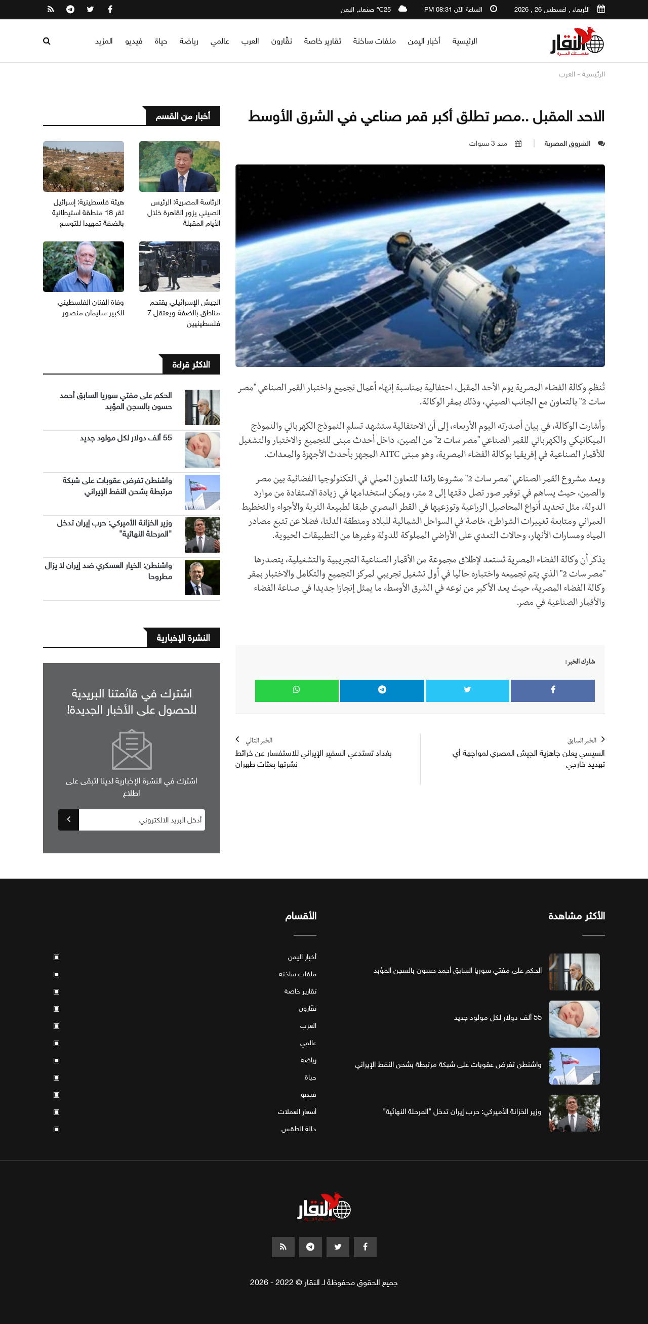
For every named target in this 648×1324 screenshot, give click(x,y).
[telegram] (70, 9)
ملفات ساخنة (374, 40)
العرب (250, 40)
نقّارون (281, 40)
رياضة (189, 40)
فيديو (134, 40)
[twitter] (90, 9)
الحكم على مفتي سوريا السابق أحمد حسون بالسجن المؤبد (116, 400)
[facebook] (109, 9)
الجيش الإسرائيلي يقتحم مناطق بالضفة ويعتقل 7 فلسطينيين (183, 312)
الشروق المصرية (567, 143)
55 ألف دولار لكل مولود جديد (126, 437)
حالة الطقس (184, 1129)
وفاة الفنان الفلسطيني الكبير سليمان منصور (91, 307)
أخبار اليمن (424, 40)
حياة (161, 40)
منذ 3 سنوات (488, 143)
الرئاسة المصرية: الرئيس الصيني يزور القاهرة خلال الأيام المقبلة (183, 212)
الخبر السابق (529, 753)
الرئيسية (465, 40)
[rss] (50, 9)
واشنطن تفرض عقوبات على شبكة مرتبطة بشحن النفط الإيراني (117, 486)
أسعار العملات (184, 1111)
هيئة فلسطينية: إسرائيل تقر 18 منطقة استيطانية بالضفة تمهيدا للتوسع (88, 212)
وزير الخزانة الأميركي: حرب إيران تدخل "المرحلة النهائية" (462, 1111)
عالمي (220, 40)
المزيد (104, 40)
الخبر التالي (313, 753)
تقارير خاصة (322, 40)
